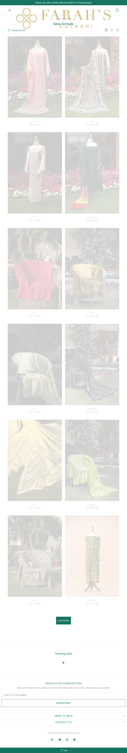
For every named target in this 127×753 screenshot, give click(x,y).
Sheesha (35, 121)
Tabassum (92, 409)
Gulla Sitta (92, 217)
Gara (35, 217)
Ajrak (92, 121)
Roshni (35, 504)
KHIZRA (92, 600)
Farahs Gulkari (63, 10)
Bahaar (92, 504)
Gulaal (35, 313)
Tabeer (92, 313)
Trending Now (63, 653)
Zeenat (35, 600)
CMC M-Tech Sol (73, 733)
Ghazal (35, 409)
